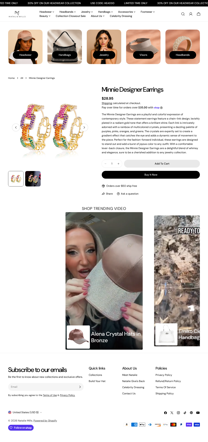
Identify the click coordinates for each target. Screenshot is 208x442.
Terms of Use (50, 395)
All (21, 78)
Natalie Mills (25, 420)
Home (11, 78)
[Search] (183, 14)
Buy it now (150, 174)
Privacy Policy (164, 375)
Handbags (65, 55)
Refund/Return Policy (168, 381)
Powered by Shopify (45, 420)
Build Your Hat (97, 381)
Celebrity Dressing (133, 387)
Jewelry (104, 55)
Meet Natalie (129, 375)
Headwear (25, 55)
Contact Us (129, 393)
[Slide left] (16, 127)
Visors (143, 55)
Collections (95, 375)
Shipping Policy (165, 393)
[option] (104, 281)
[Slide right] (84, 127)
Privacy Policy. (67, 395)
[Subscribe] (80, 386)
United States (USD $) (26, 412)
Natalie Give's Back (133, 381)
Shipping (107, 103)
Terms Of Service (166, 387)
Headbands (183, 55)
